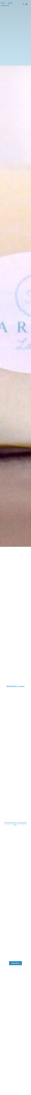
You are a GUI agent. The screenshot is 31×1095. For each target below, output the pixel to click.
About (10, 3)
